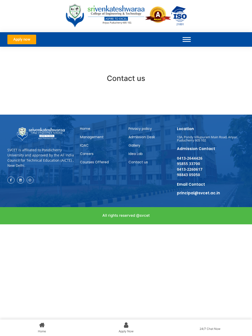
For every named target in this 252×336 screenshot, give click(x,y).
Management (92, 137)
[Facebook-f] (11, 180)
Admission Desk (141, 137)
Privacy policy (140, 128)
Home (85, 128)
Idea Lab (135, 153)
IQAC (84, 145)
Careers (87, 153)
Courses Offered (94, 162)
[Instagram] (30, 180)
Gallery (134, 145)
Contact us (138, 162)
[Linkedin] (20, 180)
